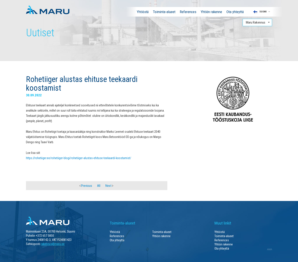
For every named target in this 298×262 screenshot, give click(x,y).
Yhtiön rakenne (211, 12)
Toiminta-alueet (164, 12)
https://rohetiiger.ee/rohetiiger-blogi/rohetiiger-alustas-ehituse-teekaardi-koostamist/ (78, 158)
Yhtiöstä (143, 12)
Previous (86, 186)
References (188, 12)
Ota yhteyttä (235, 12)
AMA (269, 249)
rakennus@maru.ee (53, 244)
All (98, 186)
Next (108, 186)
